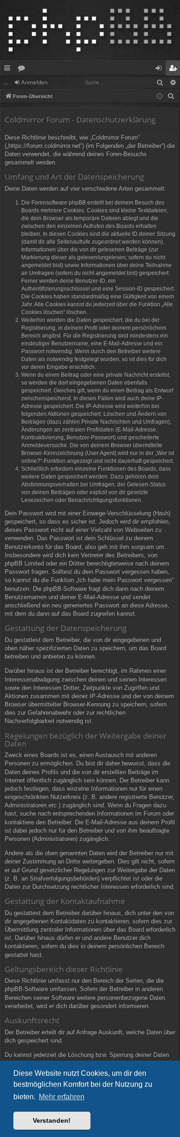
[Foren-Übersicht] (90, 30)
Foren (23, 70)
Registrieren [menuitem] (174, 70)
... (6, 82)
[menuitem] (171, 96)
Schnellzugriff (9, 70)
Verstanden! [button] (52, 1120)
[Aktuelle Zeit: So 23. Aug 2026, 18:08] (159, 96)
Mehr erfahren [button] (61, 1097)
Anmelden (34, 82)
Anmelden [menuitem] (160, 70)
